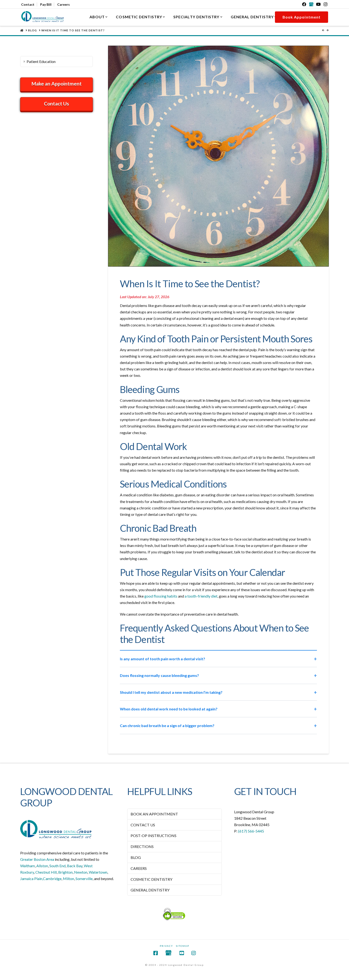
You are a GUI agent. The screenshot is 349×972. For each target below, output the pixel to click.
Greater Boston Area (37, 859)
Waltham (27, 865)
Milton (68, 878)
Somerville (84, 878)
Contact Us (56, 103)
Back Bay (74, 865)
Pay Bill (46, 4)
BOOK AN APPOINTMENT (154, 814)
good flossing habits (160, 596)
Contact (27, 4)
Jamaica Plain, (31, 878)
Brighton (65, 872)
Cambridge (52, 878)
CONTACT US (143, 824)
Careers (63, 4)
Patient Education (41, 61)
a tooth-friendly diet (201, 596)
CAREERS (139, 868)
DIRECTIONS (142, 846)
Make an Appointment (56, 83)
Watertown (98, 872)
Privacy (166, 945)
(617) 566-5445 (251, 831)
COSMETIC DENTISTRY (151, 879)
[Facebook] (304, 4)
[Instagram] (325, 4)
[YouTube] (318, 4)
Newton (80, 872)
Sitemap (182, 945)
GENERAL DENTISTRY (150, 890)
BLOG (136, 857)
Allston (42, 865)
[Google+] (311, 4)
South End (57, 865)
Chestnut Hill (46, 872)
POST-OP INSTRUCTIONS (153, 835)
